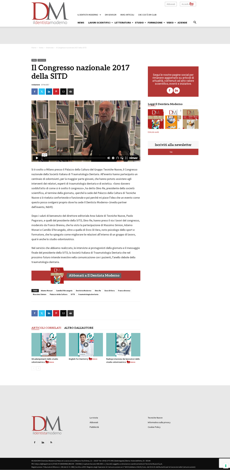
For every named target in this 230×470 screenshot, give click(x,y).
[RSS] (51, 442)
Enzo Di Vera (110, 291)
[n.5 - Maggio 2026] (191, 119)
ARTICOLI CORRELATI (46, 328)
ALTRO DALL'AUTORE (78, 328)
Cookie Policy (154, 427)
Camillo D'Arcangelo (64, 291)
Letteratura (123, 22)
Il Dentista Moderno (88, 14)
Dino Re (98, 291)
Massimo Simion (39, 294)
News (81, 22)
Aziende (182, 22)
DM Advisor (110, 14)
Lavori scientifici (99, 22)
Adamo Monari (47, 291)
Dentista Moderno (83, 291)
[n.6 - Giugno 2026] (173, 119)
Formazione (155, 22)
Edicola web (153, 132)
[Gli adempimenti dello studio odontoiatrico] (48, 344)
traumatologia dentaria (88, 294)
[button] (195, 22)
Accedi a (186, 4)
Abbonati (171, 4)
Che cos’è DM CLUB (147, 14)
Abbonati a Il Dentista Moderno (94, 276)
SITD (73, 294)
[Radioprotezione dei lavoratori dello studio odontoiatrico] (123, 344)
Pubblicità (94, 427)
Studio (139, 22)
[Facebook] (170, 90)
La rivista (94, 417)
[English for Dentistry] (86, 344)
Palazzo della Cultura (58, 294)
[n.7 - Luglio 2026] (57, 276)
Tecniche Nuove (155, 417)
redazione (35, 85)
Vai (171, 151)
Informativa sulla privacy (159, 422)
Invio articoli (127, 14)
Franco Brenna (124, 291)
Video (170, 22)
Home (33, 47)
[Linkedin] (177, 90)
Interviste (50, 47)
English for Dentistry (78, 359)
